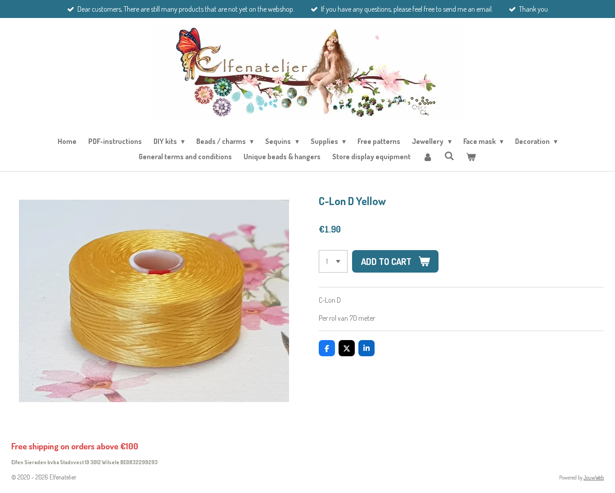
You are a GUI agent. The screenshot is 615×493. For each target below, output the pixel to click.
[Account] (427, 156)
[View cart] (471, 156)
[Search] (449, 155)
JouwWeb (593, 477)
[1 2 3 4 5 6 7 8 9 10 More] (333, 261)
